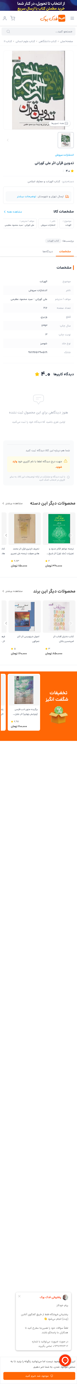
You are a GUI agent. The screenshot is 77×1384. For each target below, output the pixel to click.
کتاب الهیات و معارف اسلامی (44, 181)
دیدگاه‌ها (48, 251)
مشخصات (65, 251)
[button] (6, 535)
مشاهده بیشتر (14, 503)
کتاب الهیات (53, 240)
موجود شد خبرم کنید (37, 1376)
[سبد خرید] (12, 18)
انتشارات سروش (64, 155)
